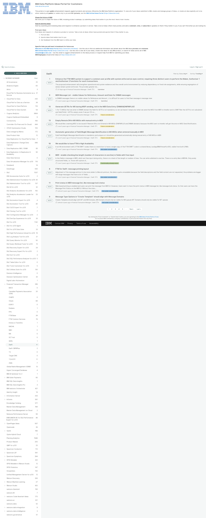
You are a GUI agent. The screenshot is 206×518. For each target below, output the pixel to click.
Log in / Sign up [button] (195, 67)
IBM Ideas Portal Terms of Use (148, 217)
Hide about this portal (42, 6)
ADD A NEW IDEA (21, 73)
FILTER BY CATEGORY (13, 78)
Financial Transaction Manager (77, 89)
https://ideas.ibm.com (111, 13)
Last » (139, 209)
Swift (89, 89)
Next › (132, 209)
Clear (36, 78)
